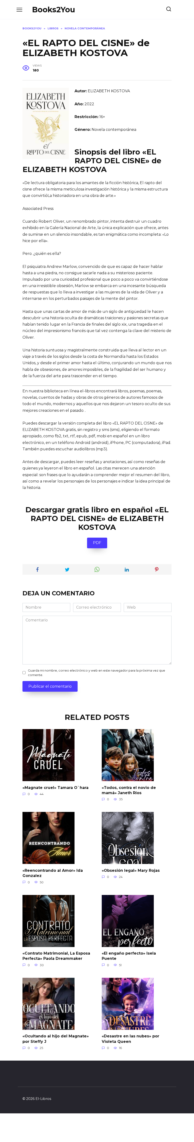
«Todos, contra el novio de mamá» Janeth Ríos (129, 790)
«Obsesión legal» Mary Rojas (131, 870)
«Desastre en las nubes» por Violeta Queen (130, 1039)
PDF (97, 542)
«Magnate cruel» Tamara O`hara (55, 787)
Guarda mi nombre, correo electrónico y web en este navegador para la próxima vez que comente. (96, 673)
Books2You (53, 9)
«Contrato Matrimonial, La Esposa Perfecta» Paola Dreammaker (56, 956)
